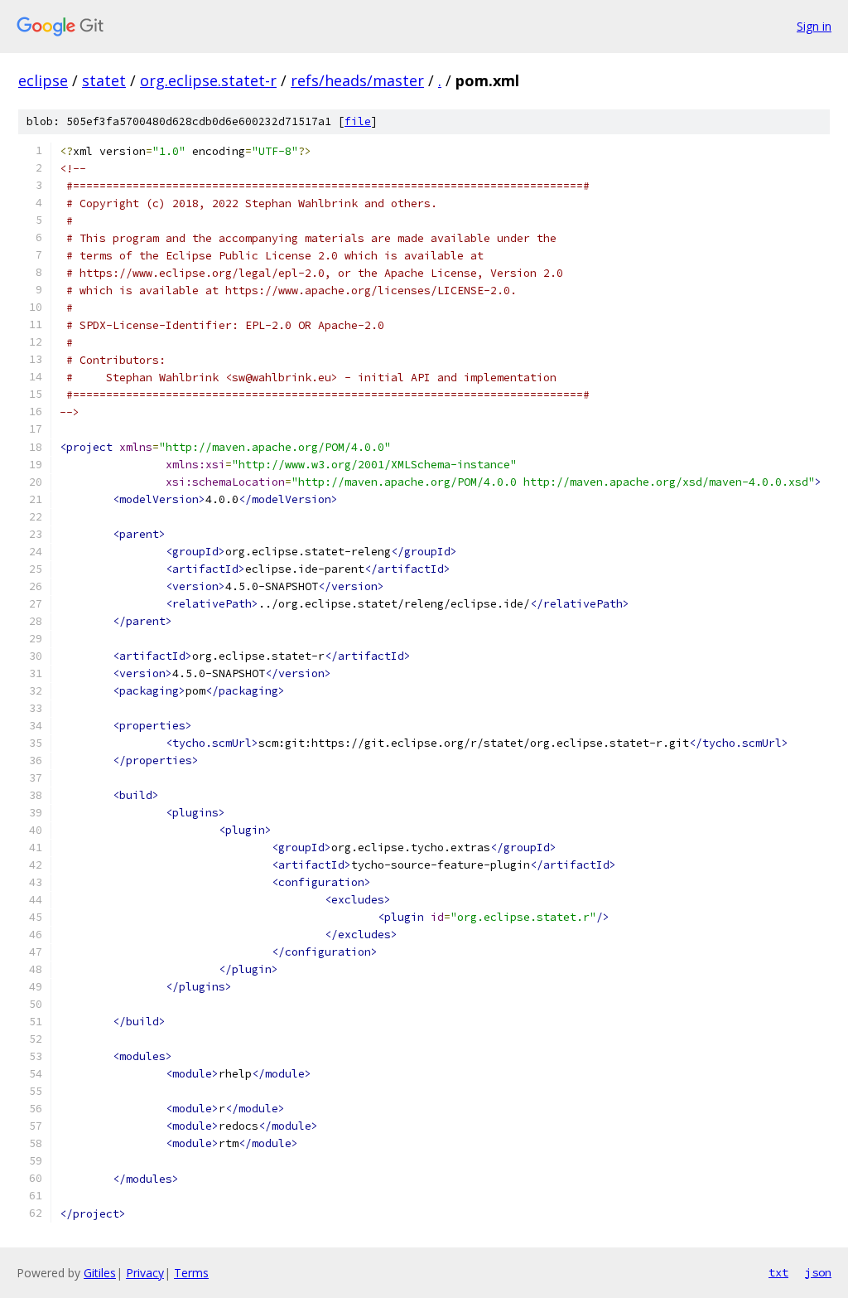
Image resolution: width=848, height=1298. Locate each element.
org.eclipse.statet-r (208, 80)
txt (778, 1272)
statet (104, 80)
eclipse (43, 80)
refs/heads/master (357, 80)
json (818, 1272)
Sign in (814, 26)
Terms (191, 1273)
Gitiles (100, 1273)
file (357, 121)
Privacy (145, 1273)
